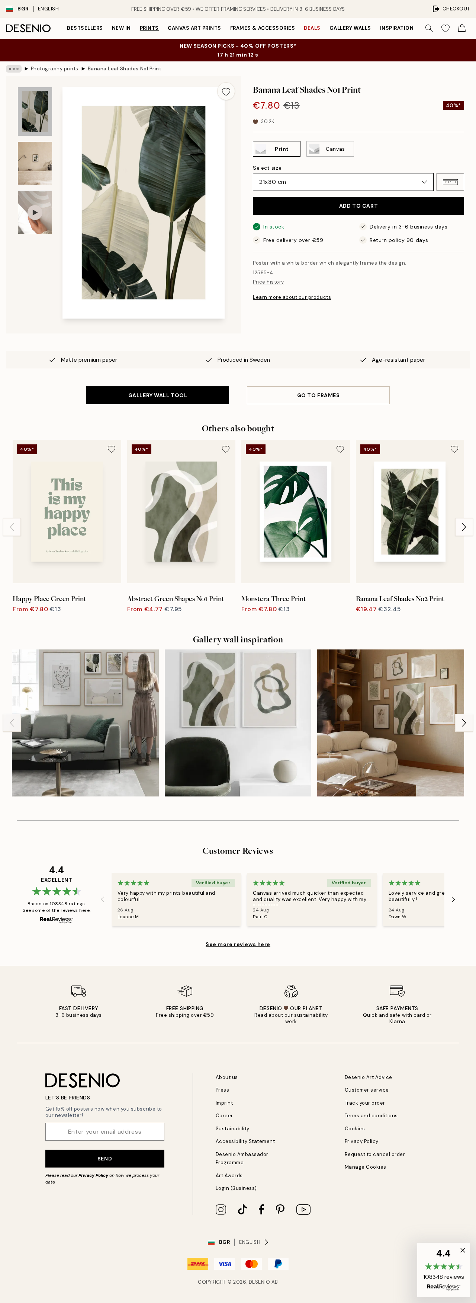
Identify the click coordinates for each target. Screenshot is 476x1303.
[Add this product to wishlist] (226, 91)
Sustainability (233, 1128)
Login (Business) (236, 1188)
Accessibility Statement (245, 1141)
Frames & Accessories (262, 28)
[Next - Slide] (464, 527)
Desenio (259, 1282)
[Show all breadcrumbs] (14, 69)
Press (222, 1090)
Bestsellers (85, 28)
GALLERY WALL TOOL (157, 395)
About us (227, 1077)
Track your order (365, 1103)
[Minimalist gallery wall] (390, 722)
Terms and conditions (371, 1115)
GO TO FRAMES (318, 395)
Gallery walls (350, 28)
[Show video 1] (35, 212)
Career (224, 1115)
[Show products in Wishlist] (445, 28)
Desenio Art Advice (368, 1077)
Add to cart (358, 205)
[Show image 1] (35, 111)
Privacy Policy (93, 1175)
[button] (450, 182)
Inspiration (397, 28)
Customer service (367, 1090)
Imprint (224, 1103)
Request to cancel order (375, 1154)
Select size (267, 168)
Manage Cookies (365, 1167)
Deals (312, 28)
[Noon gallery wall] (85, 722)
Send (104, 1158)
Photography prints (54, 69)
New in (121, 28)
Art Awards (229, 1175)
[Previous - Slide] (12, 527)
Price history (268, 282)
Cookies (355, 1128)
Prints (149, 28)
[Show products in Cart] (462, 28)
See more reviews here (238, 944)
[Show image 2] (35, 163)
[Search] (429, 28)
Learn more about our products (292, 297)
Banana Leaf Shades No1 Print (125, 69)
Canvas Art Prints (194, 28)
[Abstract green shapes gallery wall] (238, 722)
